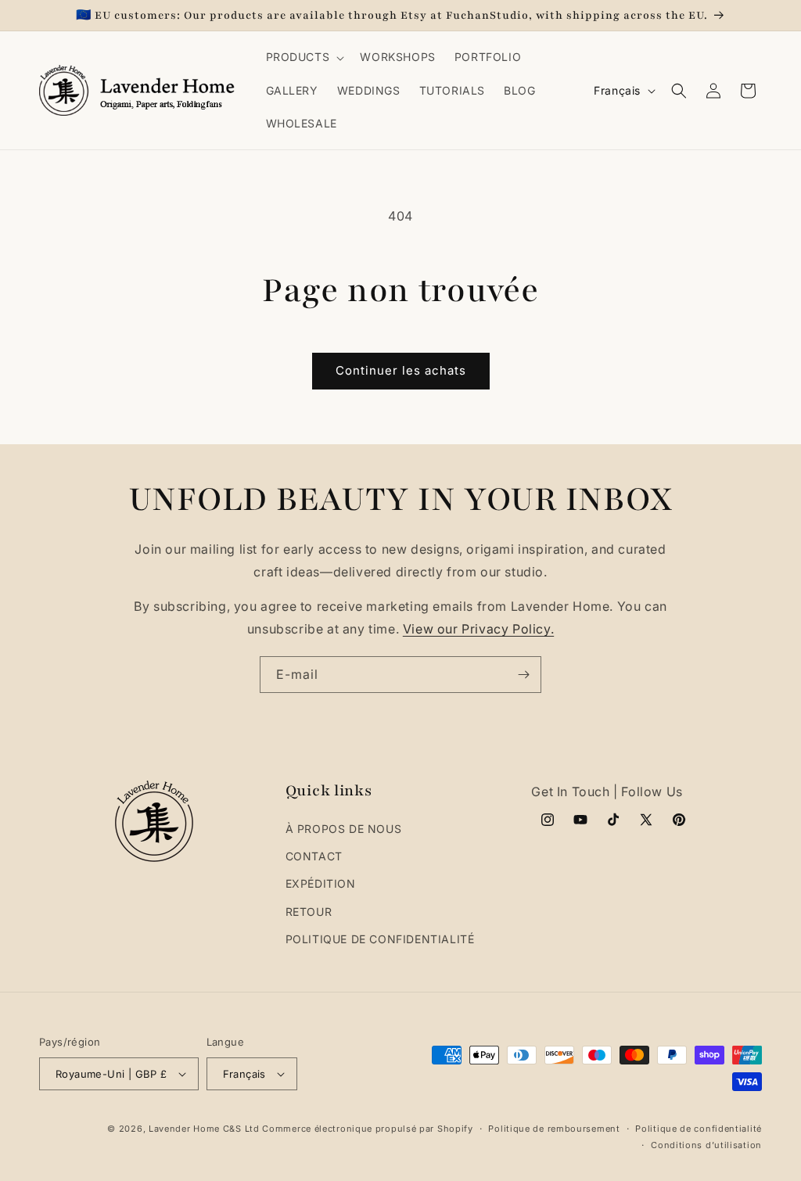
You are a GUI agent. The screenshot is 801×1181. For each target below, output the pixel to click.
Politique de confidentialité (698, 1128)
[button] (304, 57)
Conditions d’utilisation (706, 1145)
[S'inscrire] (523, 674)
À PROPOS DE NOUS (344, 828)
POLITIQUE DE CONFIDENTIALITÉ (380, 939)
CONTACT (314, 856)
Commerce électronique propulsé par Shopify (367, 1128)
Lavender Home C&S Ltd (204, 1128)
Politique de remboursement (554, 1128)
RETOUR (309, 911)
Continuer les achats (401, 370)
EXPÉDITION (321, 883)
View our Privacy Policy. (478, 629)
